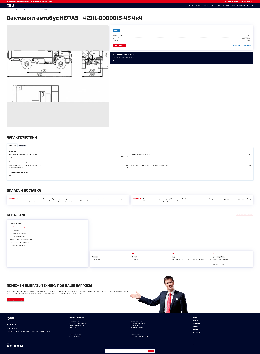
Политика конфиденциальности (201, 345)
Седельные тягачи (135, 334)
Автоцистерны (134, 325)
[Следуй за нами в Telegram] (15, 346)
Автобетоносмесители (75, 336)
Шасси (70, 329)
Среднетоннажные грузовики (76, 325)
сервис (116, 30)
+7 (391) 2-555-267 (96, 259)
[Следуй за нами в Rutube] (21, 346)
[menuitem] (191, 5)
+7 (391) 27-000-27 (247, 1)
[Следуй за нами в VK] (8, 346)
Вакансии (196, 333)
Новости (196, 330)
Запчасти (196, 324)
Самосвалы (133, 329)
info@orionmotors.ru (231, 1)
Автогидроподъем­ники (136, 321)
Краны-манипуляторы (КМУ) (138, 323)
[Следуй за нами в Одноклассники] (11, 346)
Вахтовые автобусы (74, 321)
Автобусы (71, 332)
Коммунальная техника (75, 334)
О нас (195, 318)
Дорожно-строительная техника (139, 332)
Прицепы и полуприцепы (137, 327)
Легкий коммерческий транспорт (77, 323)
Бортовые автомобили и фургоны (139, 336)
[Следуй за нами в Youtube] (18, 346)
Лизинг (195, 327)
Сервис (195, 321)
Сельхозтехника (73, 327)
